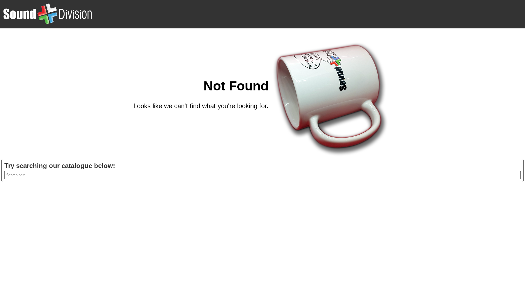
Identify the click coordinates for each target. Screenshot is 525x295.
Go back (256, 119)
